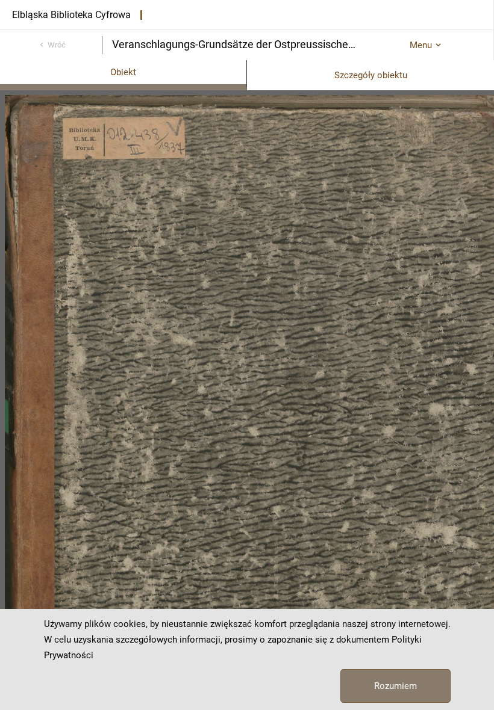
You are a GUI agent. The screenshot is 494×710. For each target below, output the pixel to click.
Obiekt (123, 72)
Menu (421, 45)
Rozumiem (395, 686)
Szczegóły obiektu (370, 75)
